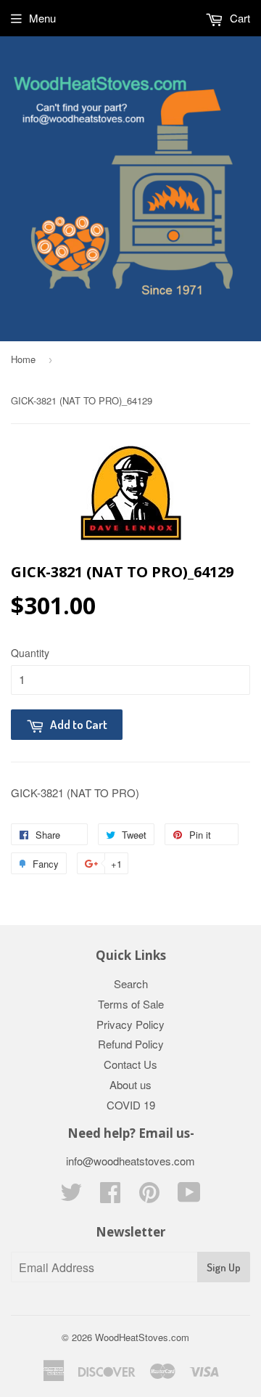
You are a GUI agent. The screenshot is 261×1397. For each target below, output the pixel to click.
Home (23, 359)
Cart (238, 17)
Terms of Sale (131, 1003)
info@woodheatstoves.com (130, 1160)
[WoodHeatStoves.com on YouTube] (189, 1196)
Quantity (30, 652)
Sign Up (224, 1267)
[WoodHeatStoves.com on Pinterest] (149, 1196)
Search (131, 983)
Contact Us (130, 1064)
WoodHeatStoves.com (142, 1337)
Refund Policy (131, 1043)
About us (130, 1084)
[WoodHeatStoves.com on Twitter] (71, 1196)
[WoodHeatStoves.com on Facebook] (110, 1196)
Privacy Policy (130, 1024)
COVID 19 (131, 1104)
